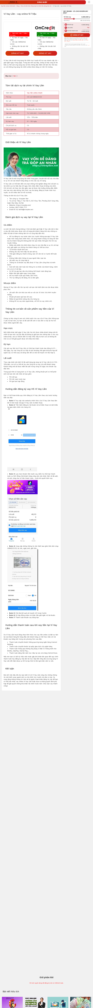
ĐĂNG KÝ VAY (45, 53)
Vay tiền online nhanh (34, 93)
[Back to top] (90, 988)
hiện (14, 76)
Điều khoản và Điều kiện (78, 40)
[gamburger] (89, 2)
